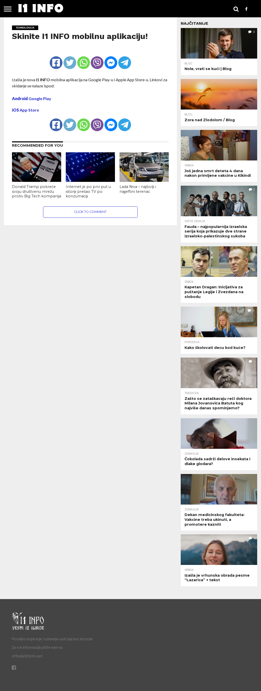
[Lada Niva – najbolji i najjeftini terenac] (144, 180)
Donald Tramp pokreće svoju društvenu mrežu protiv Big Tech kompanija (36, 191)
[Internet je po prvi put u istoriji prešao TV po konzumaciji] (90, 180)
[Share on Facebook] (56, 58)
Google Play (31, 98)
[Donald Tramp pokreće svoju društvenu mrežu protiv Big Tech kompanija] (36, 180)
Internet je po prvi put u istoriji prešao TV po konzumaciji (88, 191)
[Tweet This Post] (69, 58)
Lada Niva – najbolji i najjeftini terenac (138, 189)
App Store (25, 109)
